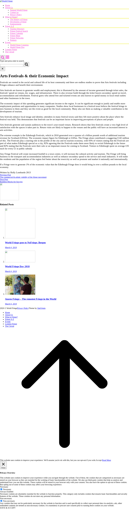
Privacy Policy (16, 15)
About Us (9, 8)
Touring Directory (17, 29)
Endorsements (15, 24)
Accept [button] (99, 460)
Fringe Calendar (16, 33)
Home (7, 5)
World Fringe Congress (19, 45)
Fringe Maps (15, 36)
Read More (106, 460)
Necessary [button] (4, 487)
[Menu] (7, 58)
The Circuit (9, 52)
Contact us (14, 12)
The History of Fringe (18, 19)
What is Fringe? (11, 17)
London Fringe (11, 49)
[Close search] (2, 69)
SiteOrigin (41, 308)
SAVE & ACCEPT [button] (7, 508)
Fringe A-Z (9, 26)
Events (7, 42)
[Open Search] (2, 57)
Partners (13, 40)
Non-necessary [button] (6, 498)
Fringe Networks (17, 38)
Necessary (7, 489)
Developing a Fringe (18, 22)
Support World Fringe (18, 10)
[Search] (26, 64)
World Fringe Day (17, 47)
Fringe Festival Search (19, 31)
